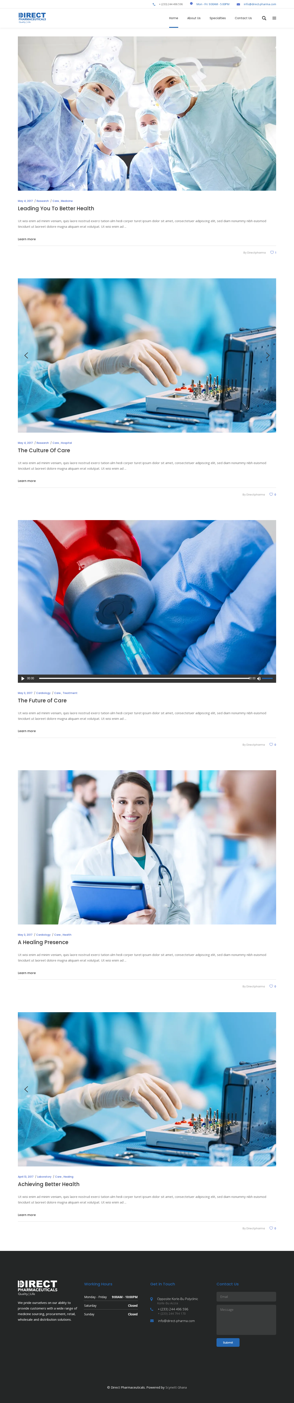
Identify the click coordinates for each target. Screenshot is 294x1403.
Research (43, 201)
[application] (147, 679)
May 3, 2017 (25, 693)
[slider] (268, 679)
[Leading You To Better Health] (147, 113)
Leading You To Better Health (56, 208)
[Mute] (258, 679)
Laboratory (44, 1177)
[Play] (23, 679)
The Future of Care (42, 700)
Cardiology (43, 693)
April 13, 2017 (26, 1177)
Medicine (67, 201)
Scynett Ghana (176, 1387)
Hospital (66, 443)
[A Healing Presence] (147, 847)
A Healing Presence (43, 942)
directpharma (256, 252)
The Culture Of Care (44, 450)
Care (56, 201)
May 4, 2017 (25, 201)
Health (67, 935)
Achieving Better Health (49, 1184)
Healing (68, 1177)
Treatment (70, 693)
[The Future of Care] (147, 597)
